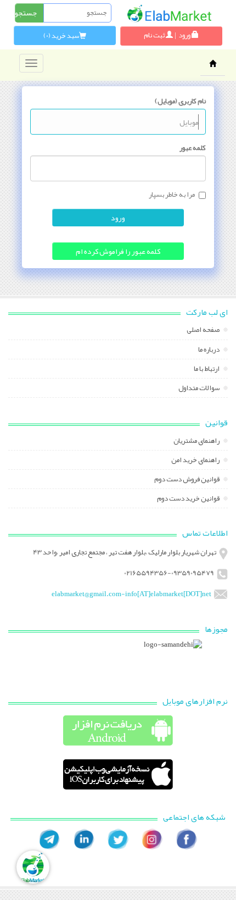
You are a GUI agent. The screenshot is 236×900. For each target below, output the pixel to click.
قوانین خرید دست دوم (189, 499)
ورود (118, 217)
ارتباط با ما (207, 370)
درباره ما (209, 351)
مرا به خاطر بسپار (172, 195)
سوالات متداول (199, 389)
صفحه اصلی (204, 331)
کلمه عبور (192, 148)
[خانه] (169, 13)
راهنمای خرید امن (196, 461)
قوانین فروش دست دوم (187, 480)
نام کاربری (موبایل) (180, 101)
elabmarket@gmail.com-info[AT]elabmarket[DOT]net (131, 594)
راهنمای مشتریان (197, 442)
